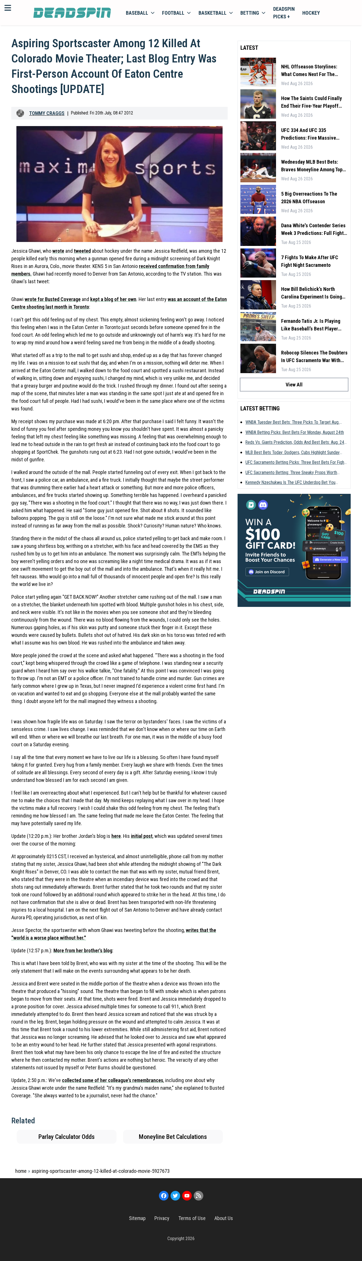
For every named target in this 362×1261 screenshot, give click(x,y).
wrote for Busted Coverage (53, 299)
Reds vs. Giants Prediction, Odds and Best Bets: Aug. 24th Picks (296, 443)
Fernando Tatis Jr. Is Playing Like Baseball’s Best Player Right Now (310, 325)
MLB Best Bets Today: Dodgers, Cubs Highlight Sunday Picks (292, 453)
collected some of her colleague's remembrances (112, 1080)
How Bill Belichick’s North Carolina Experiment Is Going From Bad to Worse (311, 293)
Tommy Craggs (46, 113)
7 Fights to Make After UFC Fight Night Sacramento (309, 261)
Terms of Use (192, 1218)
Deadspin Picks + (284, 13)
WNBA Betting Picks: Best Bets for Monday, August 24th (294, 432)
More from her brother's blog (82, 950)
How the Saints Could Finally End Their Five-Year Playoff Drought (311, 102)
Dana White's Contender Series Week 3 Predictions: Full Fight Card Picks (313, 229)
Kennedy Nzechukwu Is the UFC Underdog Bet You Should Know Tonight (290, 483)
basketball (213, 13)
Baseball (137, 13)
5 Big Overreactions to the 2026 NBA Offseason (309, 197)
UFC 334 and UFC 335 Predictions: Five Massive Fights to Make (308, 134)
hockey (311, 13)
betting (249, 13)
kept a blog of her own (113, 299)
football (173, 13)
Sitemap (137, 1218)
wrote (58, 251)
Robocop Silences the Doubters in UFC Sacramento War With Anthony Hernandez (314, 357)
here (116, 836)
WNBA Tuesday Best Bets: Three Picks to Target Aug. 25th (292, 422)
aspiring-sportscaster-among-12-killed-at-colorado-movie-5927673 (101, 1171)
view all (294, 385)
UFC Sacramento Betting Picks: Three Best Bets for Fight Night (295, 463)
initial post (141, 836)
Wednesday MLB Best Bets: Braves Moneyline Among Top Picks (311, 166)
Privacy (161, 1218)
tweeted (82, 251)
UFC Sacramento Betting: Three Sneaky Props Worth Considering (291, 473)
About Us (223, 1218)
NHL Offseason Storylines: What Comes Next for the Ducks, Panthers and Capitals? (313, 71)
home (21, 1171)
